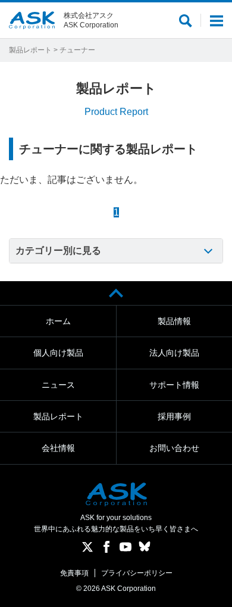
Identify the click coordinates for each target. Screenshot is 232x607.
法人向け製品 (174, 352)
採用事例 (174, 416)
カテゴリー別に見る (58, 250)
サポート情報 (174, 385)
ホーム (58, 321)
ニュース (58, 385)
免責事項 (74, 573)
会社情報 (58, 448)
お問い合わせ (174, 448)
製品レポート (30, 50)
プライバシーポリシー (137, 573)
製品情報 (174, 321)
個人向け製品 (58, 352)
